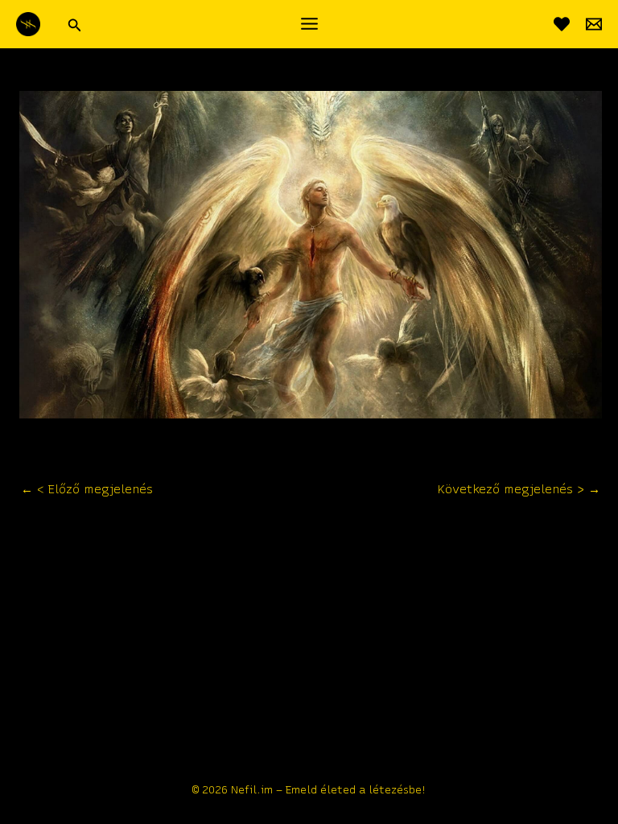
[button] (75, 23)
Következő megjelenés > (519, 490)
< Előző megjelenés (87, 490)
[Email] (594, 24)
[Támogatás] (562, 24)
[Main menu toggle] (309, 24)
